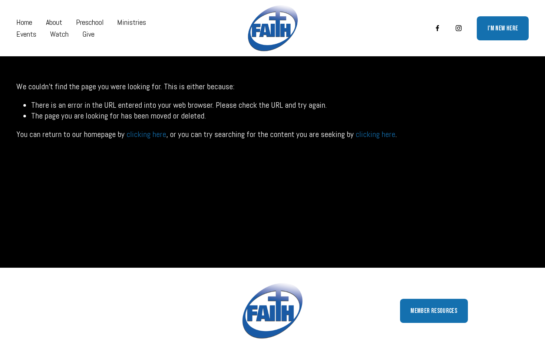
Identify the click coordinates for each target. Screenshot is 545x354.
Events (26, 34)
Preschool (90, 22)
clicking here (146, 134)
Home (24, 22)
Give (88, 34)
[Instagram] (458, 28)
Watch (59, 34)
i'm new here (503, 28)
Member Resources (433, 311)
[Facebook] (437, 28)
